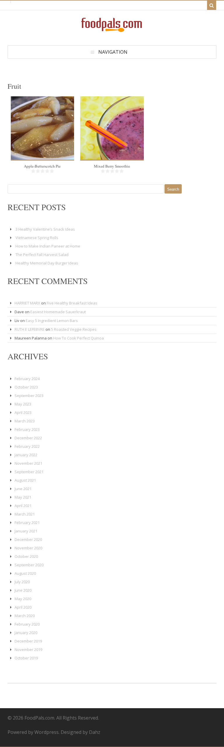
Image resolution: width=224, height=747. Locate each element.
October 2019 (26, 658)
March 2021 (25, 514)
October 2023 (26, 387)
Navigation (112, 52)
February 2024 (27, 378)
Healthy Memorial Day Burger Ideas (46, 263)
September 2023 (29, 395)
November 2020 (28, 548)
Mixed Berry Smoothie (112, 166)
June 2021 (23, 488)
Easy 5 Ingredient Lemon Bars (52, 320)
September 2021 (29, 471)
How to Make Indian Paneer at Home (47, 246)
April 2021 (23, 505)
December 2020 (28, 539)
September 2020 (29, 564)
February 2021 (27, 522)
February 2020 (27, 624)
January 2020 (26, 632)
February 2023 (27, 429)
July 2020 (22, 581)
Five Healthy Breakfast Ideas (72, 303)
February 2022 (27, 446)
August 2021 (25, 480)
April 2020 (23, 607)
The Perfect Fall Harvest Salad (42, 254)
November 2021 (28, 463)
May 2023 (23, 404)
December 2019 (28, 641)
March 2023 (25, 421)
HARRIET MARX (27, 303)
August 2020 (25, 573)
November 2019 (28, 649)
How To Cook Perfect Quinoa (78, 338)
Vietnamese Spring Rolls (36, 237)
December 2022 (28, 437)
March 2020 (25, 615)
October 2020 (26, 556)
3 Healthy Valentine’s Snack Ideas (45, 229)
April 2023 (23, 412)
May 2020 (23, 598)
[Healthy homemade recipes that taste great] (112, 30)
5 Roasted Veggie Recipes (74, 329)
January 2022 (26, 454)
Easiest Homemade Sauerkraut (58, 311)
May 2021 (23, 497)
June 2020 (23, 590)
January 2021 (26, 531)
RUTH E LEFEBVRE (30, 329)
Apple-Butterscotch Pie (42, 166)
